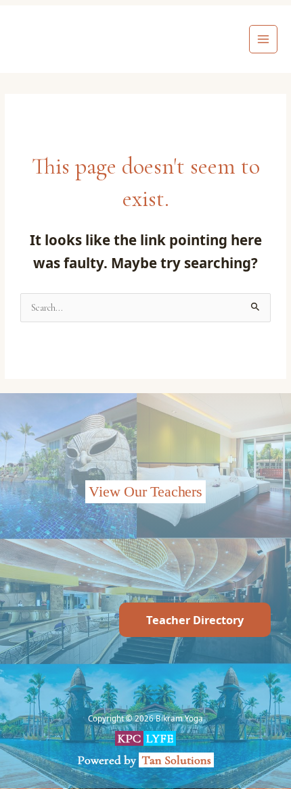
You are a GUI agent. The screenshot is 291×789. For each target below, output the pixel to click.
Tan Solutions (177, 760)
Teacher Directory (195, 620)
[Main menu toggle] (263, 39)
